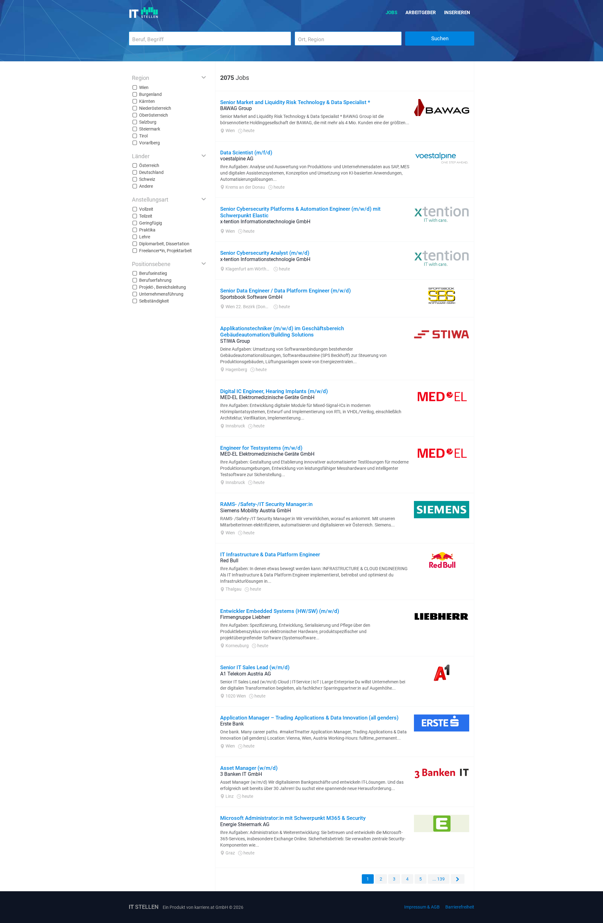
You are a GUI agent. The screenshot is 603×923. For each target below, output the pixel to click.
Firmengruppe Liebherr (245, 617)
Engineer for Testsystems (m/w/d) (261, 448)
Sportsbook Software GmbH (251, 297)
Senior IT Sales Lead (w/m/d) (255, 667)
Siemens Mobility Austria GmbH (255, 511)
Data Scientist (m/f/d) (246, 152)
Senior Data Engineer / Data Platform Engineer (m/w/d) (285, 290)
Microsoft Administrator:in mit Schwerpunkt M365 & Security (293, 818)
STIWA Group (235, 341)
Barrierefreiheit (459, 906)
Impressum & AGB (422, 906)
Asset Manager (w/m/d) (249, 768)
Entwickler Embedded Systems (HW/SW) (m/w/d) (279, 611)
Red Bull (229, 561)
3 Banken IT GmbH (241, 774)
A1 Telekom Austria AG (245, 674)
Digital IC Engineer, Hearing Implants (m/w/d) (274, 391)
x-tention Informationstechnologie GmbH (265, 222)
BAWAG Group (236, 108)
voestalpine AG (236, 159)
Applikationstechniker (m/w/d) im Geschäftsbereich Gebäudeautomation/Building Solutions (282, 331)
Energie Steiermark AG (244, 824)
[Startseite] (144, 12)
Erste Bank (232, 724)
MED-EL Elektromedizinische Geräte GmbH (267, 397)
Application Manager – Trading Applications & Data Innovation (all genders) (309, 717)
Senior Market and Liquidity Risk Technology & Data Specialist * (295, 102)
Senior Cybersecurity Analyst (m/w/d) (264, 253)
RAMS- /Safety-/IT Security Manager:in (266, 504)
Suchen (439, 38)
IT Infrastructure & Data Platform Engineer (270, 554)
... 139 (438, 878)
